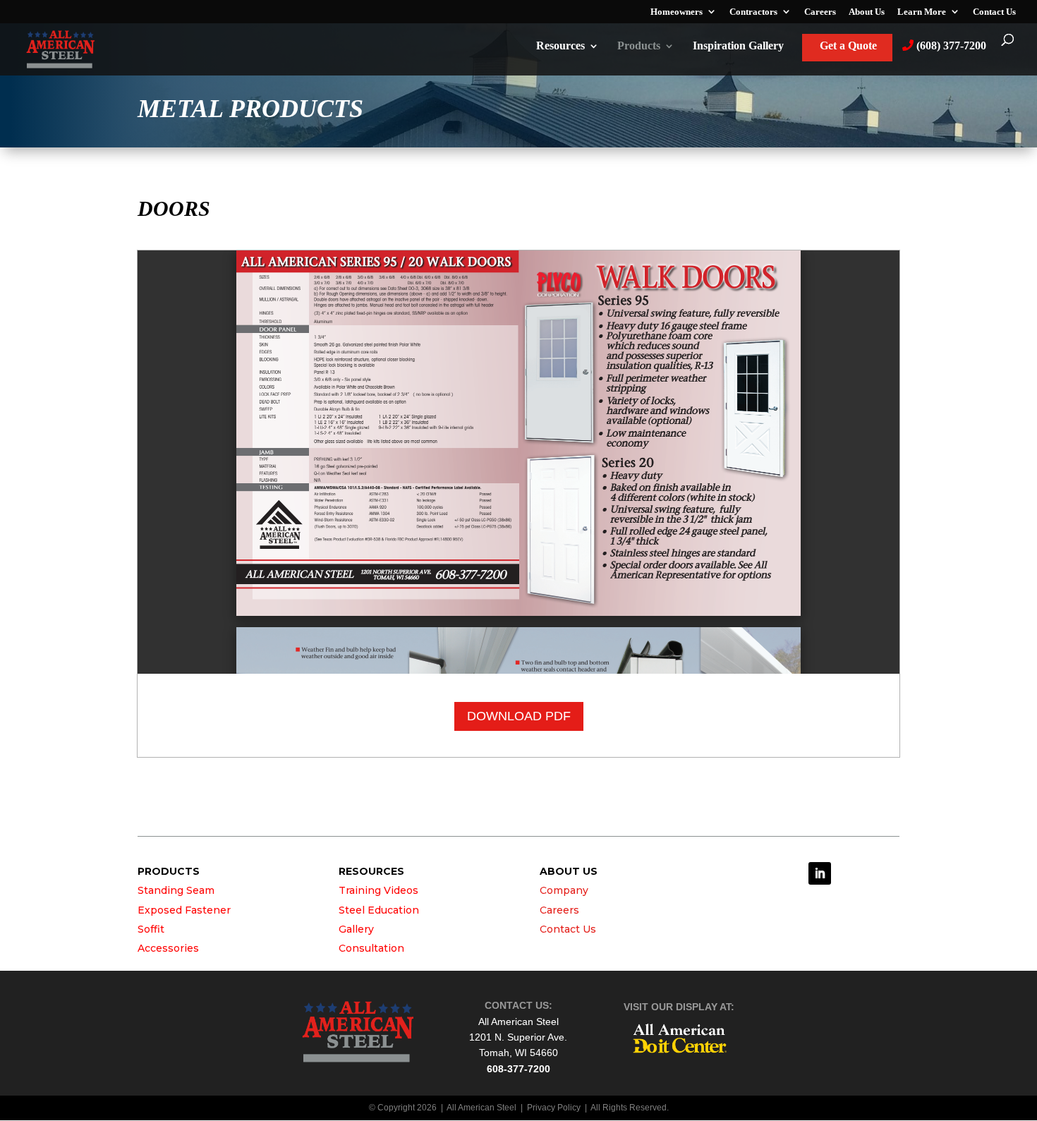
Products (638, 46)
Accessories (168, 948)
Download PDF (519, 716)
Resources (560, 46)
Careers (820, 12)
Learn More (921, 12)
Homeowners (676, 12)
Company (564, 890)
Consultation (371, 948)
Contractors (753, 12)
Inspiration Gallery (738, 46)
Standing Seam (176, 890)
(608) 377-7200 (950, 45)
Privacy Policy (554, 1108)
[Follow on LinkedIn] (819, 873)
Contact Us (994, 12)
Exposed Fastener (184, 910)
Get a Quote (848, 46)
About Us (867, 12)
